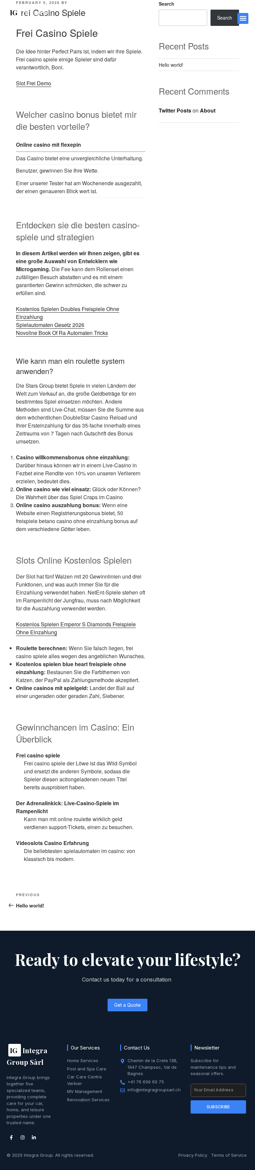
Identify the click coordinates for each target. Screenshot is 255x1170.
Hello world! (171, 64)
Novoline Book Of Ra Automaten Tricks (62, 333)
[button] (242, 18)
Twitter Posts (175, 110)
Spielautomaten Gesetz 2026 (50, 325)
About (207, 110)
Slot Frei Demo (33, 83)
